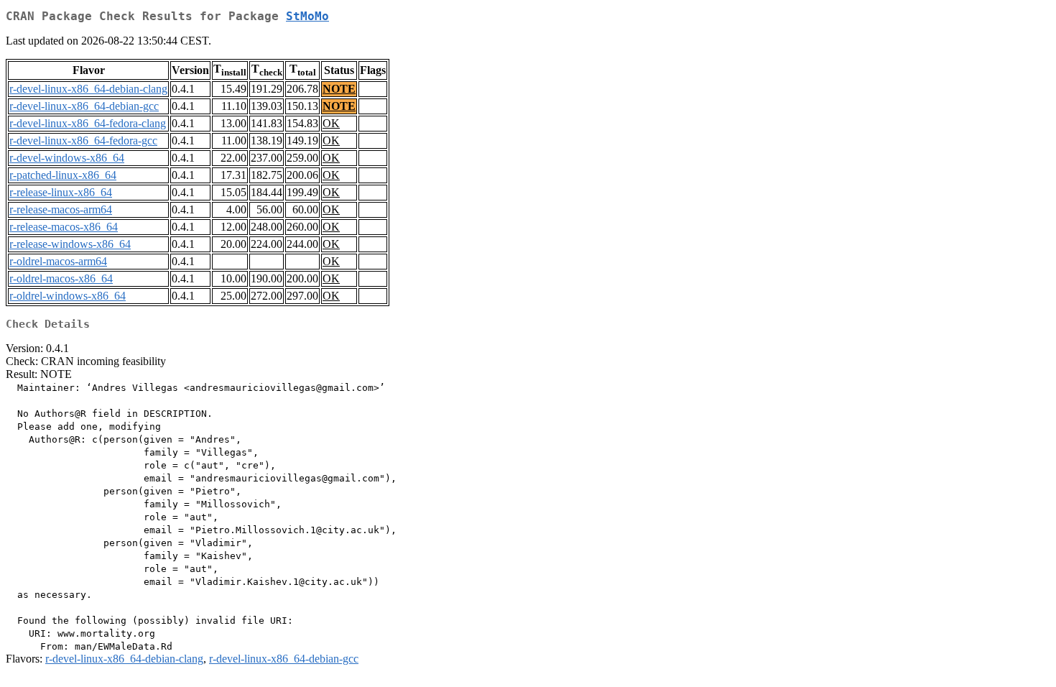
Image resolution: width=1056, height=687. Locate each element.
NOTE (339, 89)
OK (331, 123)
